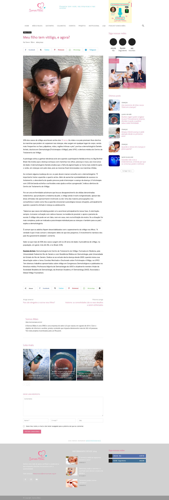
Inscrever (132, 38)
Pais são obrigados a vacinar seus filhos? (39, 302)
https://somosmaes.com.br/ (34, 322)
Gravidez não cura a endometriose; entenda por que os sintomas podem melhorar (134, 162)
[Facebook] (25, 479)
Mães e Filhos (27, 32)
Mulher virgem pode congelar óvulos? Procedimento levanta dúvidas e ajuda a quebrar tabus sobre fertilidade (63, 374)
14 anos (65, 140)
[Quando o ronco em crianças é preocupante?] (114, 146)
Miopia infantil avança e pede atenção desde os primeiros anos (90, 376)
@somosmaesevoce (93, 441)
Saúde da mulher (127, 157)
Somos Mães (30, 42)
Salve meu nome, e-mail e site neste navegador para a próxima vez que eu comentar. (55, 426)
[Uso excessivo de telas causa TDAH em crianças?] (36, 364)
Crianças (36, 373)
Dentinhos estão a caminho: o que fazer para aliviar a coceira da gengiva (91, 470)
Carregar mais (126, 171)
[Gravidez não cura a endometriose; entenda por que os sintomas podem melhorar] (114, 160)
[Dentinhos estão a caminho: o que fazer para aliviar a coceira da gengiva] (71, 471)
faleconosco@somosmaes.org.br (44, 474)
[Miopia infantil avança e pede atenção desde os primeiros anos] (90, 364)
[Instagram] (31, 479)
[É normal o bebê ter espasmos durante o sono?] (71, 460)
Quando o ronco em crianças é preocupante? (133, 148)
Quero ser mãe (63, 368)
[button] (143, 25)
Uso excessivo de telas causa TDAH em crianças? (36, 377)
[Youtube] (36, 479)
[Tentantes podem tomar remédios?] (71, 483)
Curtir (113, 38)
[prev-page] (24, 384)
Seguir (122, 38)
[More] (99, 288)
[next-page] (28, 384)
